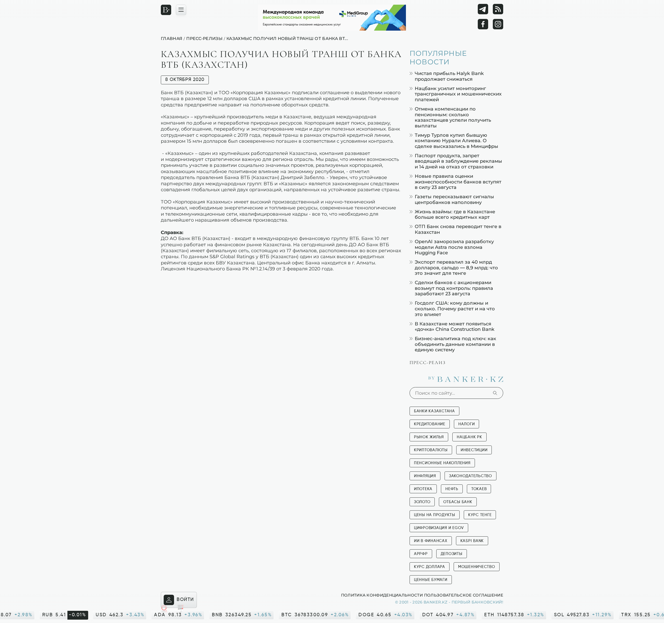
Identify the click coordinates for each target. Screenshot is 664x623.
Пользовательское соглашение (463, 595)
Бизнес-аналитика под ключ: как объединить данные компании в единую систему (455, 344)
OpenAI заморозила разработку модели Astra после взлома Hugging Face (454, 247)
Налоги (466, 424)
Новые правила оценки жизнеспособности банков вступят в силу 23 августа (458, 181)
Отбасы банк (457, 502)
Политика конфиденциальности (382, 595)
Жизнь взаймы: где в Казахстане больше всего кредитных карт (455, 214)
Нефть (451, 489)
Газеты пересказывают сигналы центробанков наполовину (454, 199)
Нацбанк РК (469, 437)
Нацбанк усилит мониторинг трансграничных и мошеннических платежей (458, 94)
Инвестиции (474, 450)
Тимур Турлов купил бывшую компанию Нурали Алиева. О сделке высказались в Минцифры (456, 140)
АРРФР (421, 554)
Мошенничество (476, 567)
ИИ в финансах (430, 541)
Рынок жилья (429, 437)
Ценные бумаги (430, 580)
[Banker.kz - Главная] (166, 10)
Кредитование (429, 424)
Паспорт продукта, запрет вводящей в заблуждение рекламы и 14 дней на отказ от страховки (458, 161)
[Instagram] (498, 24)
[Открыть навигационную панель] (181, 10)
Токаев (479, 489)
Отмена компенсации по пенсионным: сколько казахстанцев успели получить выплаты (453, 117)
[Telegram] (483, 9)
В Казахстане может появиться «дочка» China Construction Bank (454, 326)
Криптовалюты (431, 450)
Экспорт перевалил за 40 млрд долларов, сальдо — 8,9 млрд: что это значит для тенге (456, 267)
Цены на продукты (434, 515)
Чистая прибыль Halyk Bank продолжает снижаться (449, 76)
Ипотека (423, 489)
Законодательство (470, 476)
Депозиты (451, 554)
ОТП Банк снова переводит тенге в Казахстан (458, 229)
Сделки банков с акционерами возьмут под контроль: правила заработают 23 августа (454, 288)
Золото (422, 502)
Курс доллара (429, 567)
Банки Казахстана (434, 411)
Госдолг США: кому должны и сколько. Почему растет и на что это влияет (455, 308)
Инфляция (425, 476)
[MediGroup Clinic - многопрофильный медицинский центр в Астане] (332, 18)
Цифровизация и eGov (439, 528)
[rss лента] (498, 9)
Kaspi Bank (472, 541)
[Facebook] (483, 24)
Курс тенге (480, 515)
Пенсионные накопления (442, 463)
